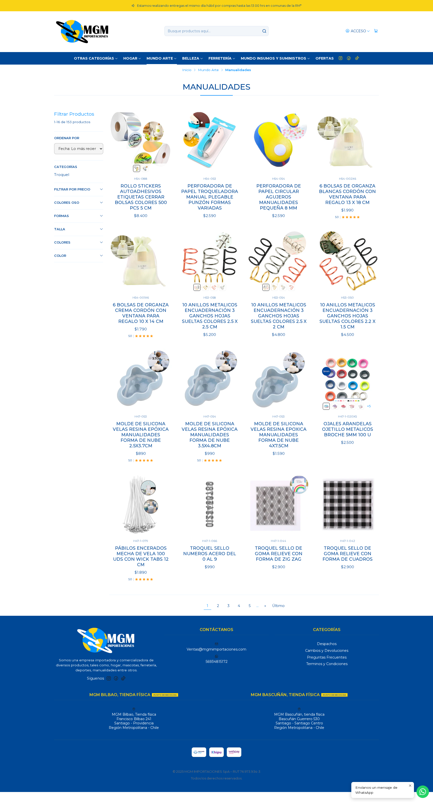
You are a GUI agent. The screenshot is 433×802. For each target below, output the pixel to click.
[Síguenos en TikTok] (357, 58)
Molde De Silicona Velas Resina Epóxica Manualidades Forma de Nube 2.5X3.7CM (141, 434)
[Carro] (376, 31)
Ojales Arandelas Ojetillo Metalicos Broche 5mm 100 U (347, 429)
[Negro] (196, 287)
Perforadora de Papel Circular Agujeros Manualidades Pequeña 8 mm (278, 197)
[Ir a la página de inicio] (82, 31)
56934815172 (217, 661)
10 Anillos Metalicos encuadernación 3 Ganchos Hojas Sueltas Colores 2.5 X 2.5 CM (210, 315)
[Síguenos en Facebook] (349, 58)
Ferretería (220, 58)
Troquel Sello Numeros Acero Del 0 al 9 (209, 553)
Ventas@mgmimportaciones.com (216, 649)
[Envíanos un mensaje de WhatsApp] (422, 791)
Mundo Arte (160, 58)
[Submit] (264, 31)
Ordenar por (66, 138)
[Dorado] (136, 168)
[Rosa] (351, 406)
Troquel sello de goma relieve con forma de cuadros (347, 553)
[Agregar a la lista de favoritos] (163, 142)
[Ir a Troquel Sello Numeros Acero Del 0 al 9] (209, 504)
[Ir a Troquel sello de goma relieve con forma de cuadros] (347, 504)
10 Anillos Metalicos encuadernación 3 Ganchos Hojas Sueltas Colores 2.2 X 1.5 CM (347, 315)
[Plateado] (145, 168)
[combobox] (216, 31)
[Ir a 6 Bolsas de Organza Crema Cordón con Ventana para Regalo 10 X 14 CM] (140, 261)
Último (278, 606)
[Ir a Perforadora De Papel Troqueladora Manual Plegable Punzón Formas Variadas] (209, 142)
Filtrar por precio (72, 189)
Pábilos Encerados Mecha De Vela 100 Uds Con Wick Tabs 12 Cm (141, 556)
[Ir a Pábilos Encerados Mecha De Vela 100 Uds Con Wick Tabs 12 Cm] (140, 504)
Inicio (186, 70)
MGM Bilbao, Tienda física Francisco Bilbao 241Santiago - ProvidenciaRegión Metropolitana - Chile (134, 721)
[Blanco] (360, 406)
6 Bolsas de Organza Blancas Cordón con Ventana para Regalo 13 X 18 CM (347, 194)
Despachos (327, 644)
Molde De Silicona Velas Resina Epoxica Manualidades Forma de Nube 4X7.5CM (278, 434)
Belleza (190, 58)
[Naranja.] (343, 406)
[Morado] (334, 406)
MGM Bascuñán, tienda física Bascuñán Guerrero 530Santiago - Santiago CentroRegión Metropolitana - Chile (299, 721)
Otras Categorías (94, 58)
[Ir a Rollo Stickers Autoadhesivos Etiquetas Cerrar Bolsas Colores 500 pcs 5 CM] (140, 142)
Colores (62, 242)
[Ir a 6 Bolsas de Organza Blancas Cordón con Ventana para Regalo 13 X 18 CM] (347, 142)
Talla (59, 229)
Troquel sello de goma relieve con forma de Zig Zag (278, 553)
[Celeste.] (326, 406)
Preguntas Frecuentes (327, 657)
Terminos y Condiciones (327, 664)
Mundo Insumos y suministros (273, 58)
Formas (61, 216)
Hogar (130, 58)
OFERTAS (324, 58)
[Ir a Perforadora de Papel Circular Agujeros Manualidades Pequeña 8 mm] (278, 142)
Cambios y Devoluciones (326, 650)
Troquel (61, 174)
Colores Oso (66, 203)
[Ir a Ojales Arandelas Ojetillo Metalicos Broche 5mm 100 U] (347, 379)
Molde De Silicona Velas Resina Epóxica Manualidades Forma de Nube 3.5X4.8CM (210, 434)
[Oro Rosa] (214, 287)
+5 (369, 406)
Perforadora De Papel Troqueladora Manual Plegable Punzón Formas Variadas (209, 197)
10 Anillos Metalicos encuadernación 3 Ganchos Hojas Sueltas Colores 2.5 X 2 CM (278, 315)
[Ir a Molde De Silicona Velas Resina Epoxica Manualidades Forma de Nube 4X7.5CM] (278, 379)
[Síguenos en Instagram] (340, 58)
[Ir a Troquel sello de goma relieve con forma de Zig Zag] (278, 504)
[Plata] (222, 287)
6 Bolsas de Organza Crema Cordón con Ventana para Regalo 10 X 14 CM (141, 313)
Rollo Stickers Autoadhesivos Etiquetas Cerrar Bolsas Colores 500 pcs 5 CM (141, 197)
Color (60, 256)
